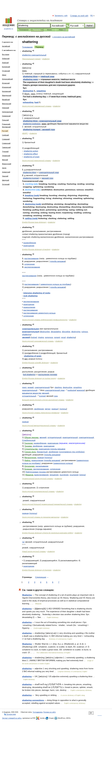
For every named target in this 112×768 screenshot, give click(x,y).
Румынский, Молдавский (6, 125)
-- (43, 400)
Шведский (5, 180)
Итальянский (6, 87)
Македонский (6, 95)
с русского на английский (63, 37)
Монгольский (6, 103)
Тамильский (6, 147)
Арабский (5, 62)
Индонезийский (7, 79)
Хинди (4, 168)
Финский (5, 160)
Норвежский (6, 116)
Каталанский (6, 91)
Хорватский (6, 172)
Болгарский (6, 67)
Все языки (5, 54)
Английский (6, 46)
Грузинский (6, 71)
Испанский (6, 83)
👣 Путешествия (10, 714)
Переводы (37, 30)
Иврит (4, 75)
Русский (5, 131)
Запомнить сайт (61, 16)
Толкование (27, 47)
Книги (49, 30)
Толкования (23, 30)
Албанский (5, 58)
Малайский (6, 99)
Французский (6, 164)
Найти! (90, 25)
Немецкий (5, 108)
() (32, 195)
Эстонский (5, 184)
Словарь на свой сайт (79, 16)
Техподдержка (37, 712)
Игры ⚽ (62, 30)
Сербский (5, 135)
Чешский (5, 176)
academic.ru (8, 29)
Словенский (6, 143)
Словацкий (6, 139)
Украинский (6, 155)
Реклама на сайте (49, 712)
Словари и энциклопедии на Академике (39, 20)
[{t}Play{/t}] (33, 51)
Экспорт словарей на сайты (11, 718)
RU (91, 16)
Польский (5, 120)
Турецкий (5, 151)
